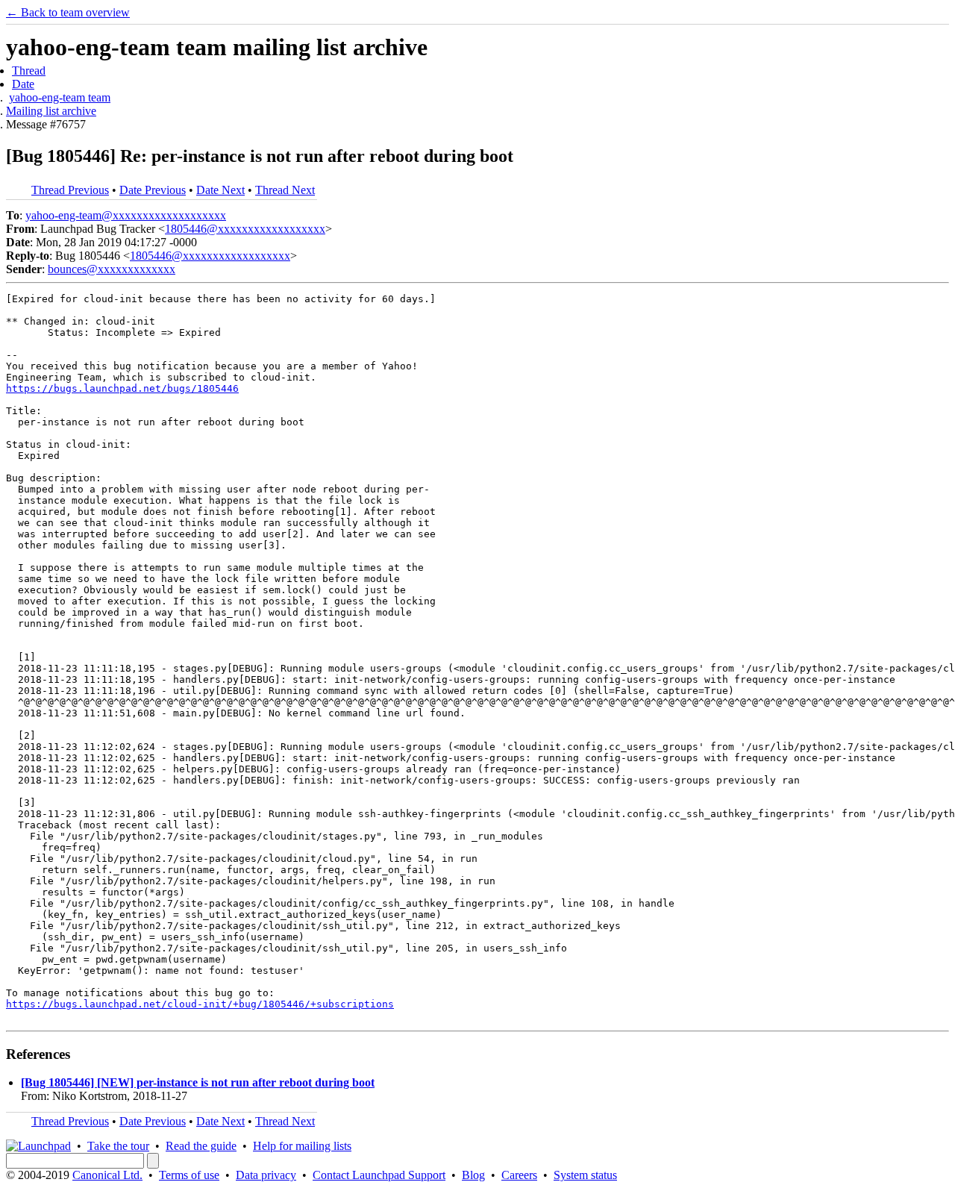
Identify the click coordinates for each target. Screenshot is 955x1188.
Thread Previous (70, 190)
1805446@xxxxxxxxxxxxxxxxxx (245, 228)
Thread (29, 70)
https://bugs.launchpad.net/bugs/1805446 (122, 388)
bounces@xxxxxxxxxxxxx (111, 269)
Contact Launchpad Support (379, 1175)
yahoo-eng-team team (59, 97)
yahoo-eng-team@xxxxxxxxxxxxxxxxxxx (125, 215)
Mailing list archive (51, 110)
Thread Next (285, 190)
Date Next (220, 190)
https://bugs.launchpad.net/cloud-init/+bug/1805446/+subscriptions (200, 1004)
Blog (473, 1175)
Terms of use (189, 1175)
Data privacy (266, 1175)
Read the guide (201, 1145)
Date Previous (152, 190)
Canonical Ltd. (107, 1175)
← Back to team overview (68, 12)
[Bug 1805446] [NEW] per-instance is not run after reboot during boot (198, 1082)
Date (23, 84)
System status (585, 1175)
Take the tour (118, 1145)
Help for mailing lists (302, 1145)
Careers (519, 1175)
